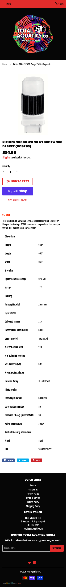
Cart (62, 4)
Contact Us (33, 489)
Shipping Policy (33, 506)
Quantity (6, 166)
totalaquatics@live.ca (33, 528)
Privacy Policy (33, 493)
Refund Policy (33, 502)
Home (4, 64)
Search (33, 485)
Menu (8, 4)
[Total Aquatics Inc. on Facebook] (35, 563)
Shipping (6, 157)
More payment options (17, 199)
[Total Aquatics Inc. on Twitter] (29, 563)
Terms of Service (33, 498)
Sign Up (57, 548)
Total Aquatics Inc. (34, 571)
